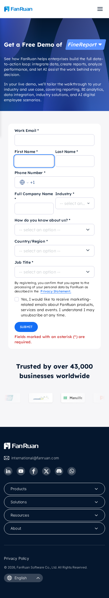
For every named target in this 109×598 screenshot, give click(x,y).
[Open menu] (99, 9)
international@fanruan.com (35, 458)
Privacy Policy (16, 558)
